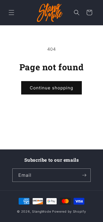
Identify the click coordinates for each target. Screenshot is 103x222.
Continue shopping (51, 88)
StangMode (41, 211)
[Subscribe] (84, 175)
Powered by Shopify (69, 211)
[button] (11, 12)
